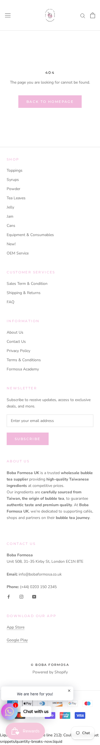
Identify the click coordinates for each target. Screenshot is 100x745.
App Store (15, 627)
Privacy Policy (18, 350)
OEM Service (18, 253)
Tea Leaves (16, 198)
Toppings (14, 170)
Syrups (13, 179)
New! (11, 244)
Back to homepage (50, 102)
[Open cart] (92, 15)
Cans (11, 225)
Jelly (10, 207)
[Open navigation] (8, 15)
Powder (13, 188)
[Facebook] (9, 596)
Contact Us (16, 341)
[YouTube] (34, 596)
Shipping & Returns (24, 292)
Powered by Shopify (50, 672)
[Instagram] (21, 596)
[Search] (82, 15)
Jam (10, 216)
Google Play (17, 640)
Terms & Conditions (24, 360)
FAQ (10, 302)
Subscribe (28, 439)
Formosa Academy (23, 369)
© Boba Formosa (50, 665)
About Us (15, 332)
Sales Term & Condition (27, 283)
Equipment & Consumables (30, 234)
